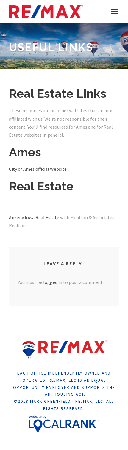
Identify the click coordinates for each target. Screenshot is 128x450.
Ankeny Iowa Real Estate (34, 217)
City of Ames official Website (38, 169)
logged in (52, 282)
